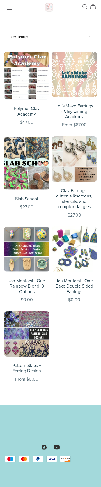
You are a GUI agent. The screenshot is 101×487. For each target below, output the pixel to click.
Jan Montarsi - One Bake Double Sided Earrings (74, 286)
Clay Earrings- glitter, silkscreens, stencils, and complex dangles (74, 199)
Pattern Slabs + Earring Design (26, 368)
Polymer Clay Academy (27, 111)
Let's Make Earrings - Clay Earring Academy (74, 111)
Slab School (26, 199)
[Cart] (95, 7)
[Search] (85, 6)
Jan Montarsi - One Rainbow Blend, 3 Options (26, 286)
